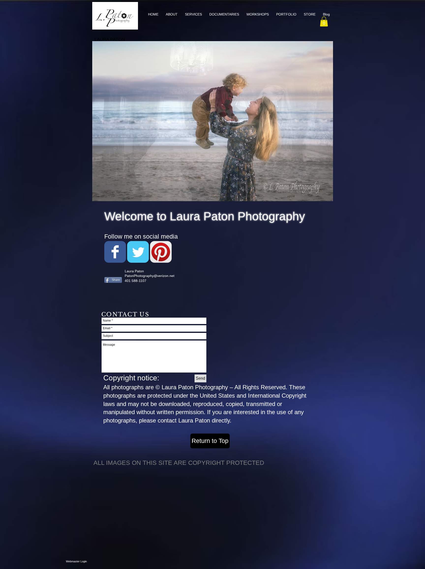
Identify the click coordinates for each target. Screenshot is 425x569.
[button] (193, 14)
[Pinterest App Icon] (161, 252)
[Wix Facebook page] (115, 252)
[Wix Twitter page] (138, 252)
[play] (321, 197)
